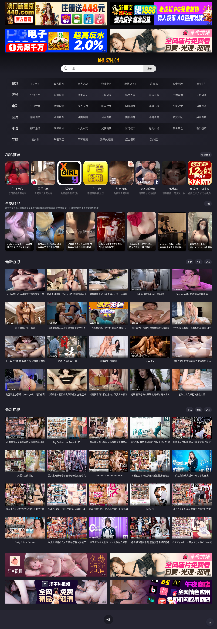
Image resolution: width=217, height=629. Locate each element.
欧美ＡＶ (83, 95)
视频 (15, 95)
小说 (15, 128)
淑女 (199, 409)
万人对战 (83, 84)
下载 (208, 203)
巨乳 (199, 261)
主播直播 (178, 95)
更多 (208, 261)
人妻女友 (83, 128)
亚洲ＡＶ (35, 95)
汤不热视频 (106, 139)
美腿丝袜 (130, 117)
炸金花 (154, 84)
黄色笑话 (178, 128)
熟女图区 (178, 117)
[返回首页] (210, 622)
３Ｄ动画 (106, 95)
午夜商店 (59, 139)
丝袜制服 (154, 95)
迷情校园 (130, 128)
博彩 (15, 84)
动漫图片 (106, 117)
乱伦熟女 (178, 106)
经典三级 (154, 106)
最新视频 (12, 261)
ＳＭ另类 (201, 95)
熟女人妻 (130, 95)
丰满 (189, 409)
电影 (15, 106)
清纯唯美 (154, 117)
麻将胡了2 (130, 84)
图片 (15, 117)
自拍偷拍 (59, 95)
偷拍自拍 (59, 106)
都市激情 (35, 128)
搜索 (149, 68)
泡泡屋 (154, 139)
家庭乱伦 (59, 128)
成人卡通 (83, 106)
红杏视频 (130, 139)
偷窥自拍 (35, 117)
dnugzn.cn (108, 60)
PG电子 (35, 84)
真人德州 (59, 84)
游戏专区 (106, 84)
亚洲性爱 (35, 106)
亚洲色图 (59, 117)
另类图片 (201, 117)
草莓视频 (83, 139)
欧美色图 (83, 117)
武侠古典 (106, 128)
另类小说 (154, 128)
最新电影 (12, 409)
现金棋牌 (178, 84)
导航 (15, 139)
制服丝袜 (130, 106)
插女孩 (35, 139)
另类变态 (201, 106)
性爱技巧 (201, 128)
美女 (189, 261)
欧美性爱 (106, 106)
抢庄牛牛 (201, 84)
